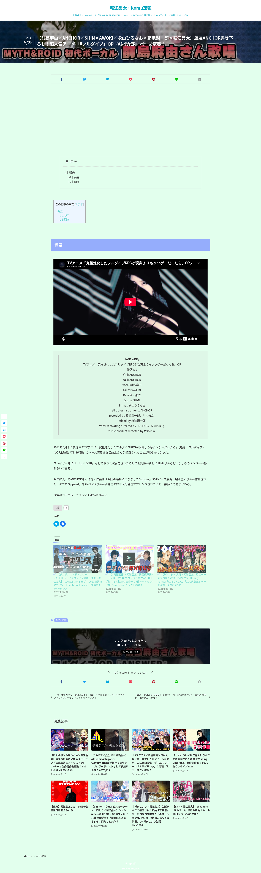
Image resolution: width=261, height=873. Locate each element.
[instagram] (134, 863)
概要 (72, 172)
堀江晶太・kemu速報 (130, 8)
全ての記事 (61, 620)
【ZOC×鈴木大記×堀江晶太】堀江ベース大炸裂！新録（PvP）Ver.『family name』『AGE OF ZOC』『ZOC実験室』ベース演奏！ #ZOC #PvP (181, 580)
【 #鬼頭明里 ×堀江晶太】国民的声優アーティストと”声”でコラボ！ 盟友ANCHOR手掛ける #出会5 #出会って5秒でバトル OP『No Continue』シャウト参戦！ (129, 580)
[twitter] (130, 863)
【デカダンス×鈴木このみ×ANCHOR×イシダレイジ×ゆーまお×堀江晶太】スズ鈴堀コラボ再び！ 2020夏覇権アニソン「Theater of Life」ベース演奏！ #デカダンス (77, 581)
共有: (77, 177)
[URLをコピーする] (199, 79)
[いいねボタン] (57, 508)
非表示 (79, 204)
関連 (76, 182)
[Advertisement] (130, 120)
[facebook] (126, 863)
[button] (61, 79)
